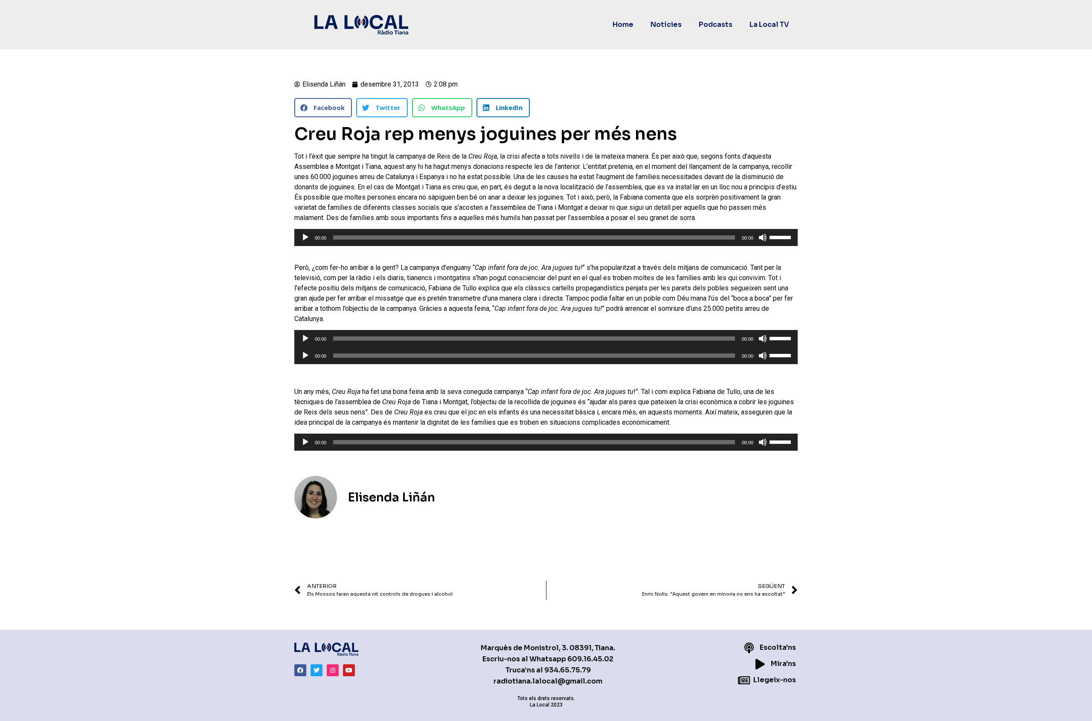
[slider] (781, 236)
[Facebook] (300, 670)
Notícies (666, 24)
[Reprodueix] (305, 237)
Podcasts (715, 24)
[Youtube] (349, 670)
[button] (323, 107)
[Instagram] (333, 670)
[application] (546, 237)
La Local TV (769, 24)
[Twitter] (316, 670)
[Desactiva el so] (762, 237)
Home (623, 24)
